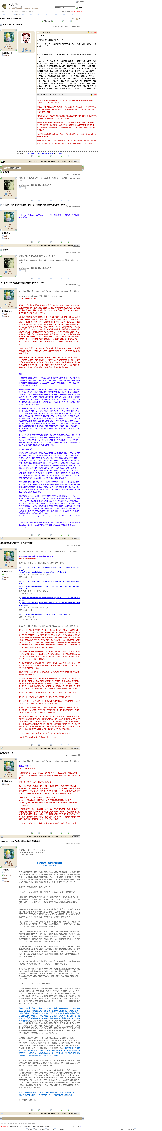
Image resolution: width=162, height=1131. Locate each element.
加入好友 (10, 48)
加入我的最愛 (27, 9)
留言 (5, 48)
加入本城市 (12, 9)
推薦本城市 (19, 9)
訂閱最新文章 (35, 9)
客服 (47, 1126)
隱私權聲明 (41, 1126)
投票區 (34, 14)
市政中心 (77, 14)
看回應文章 (47, 21)
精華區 (26, 14)
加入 (126, 1129)
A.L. (5, 873)
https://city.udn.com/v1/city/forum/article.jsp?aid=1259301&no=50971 (44, 614)
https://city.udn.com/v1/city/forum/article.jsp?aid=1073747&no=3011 (44, 572)
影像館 (42, 14)
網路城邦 (81, 1)
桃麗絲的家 (7, 875)
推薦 (78, 27)
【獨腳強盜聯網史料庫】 (45, 153)
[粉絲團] (27, 1128)
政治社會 (10, 11)
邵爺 (5, 236)
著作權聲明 (33, 1126)
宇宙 (5, 580)
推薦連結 (50, 14)
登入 (122, 1129)
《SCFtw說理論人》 (14, 18)
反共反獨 (13, 4)
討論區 (18, 14)
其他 (16, 11)
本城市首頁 (8, 14)
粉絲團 (30, 1129)
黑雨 (8, 192)
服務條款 (26, 1126)
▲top (82, 1123)
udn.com (81, 1126)
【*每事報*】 (59, 153)
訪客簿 (67, 14)
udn (3, 11)
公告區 (59, 14)
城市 (6, 11)
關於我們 (13, 1126)
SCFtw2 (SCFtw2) (42, 95)
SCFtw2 (15, 7)
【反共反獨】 (31, 153)
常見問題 (19, 1126)
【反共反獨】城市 (23, 11)
